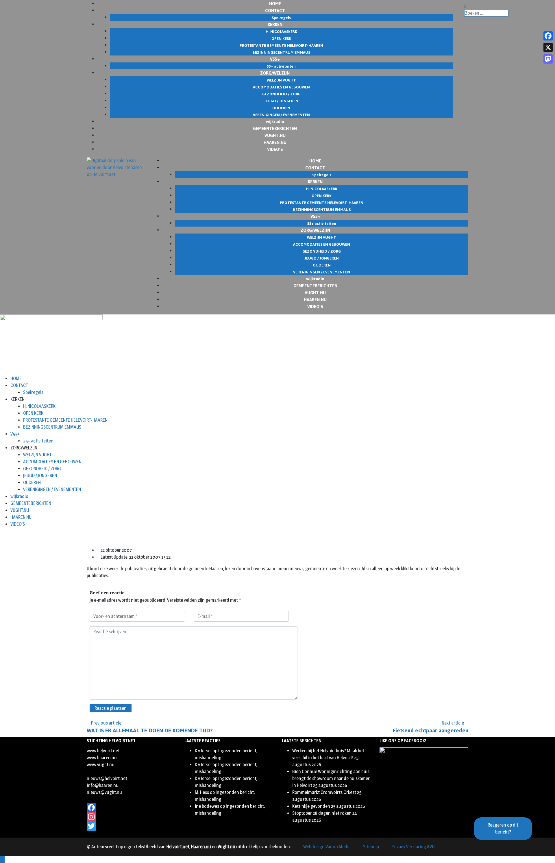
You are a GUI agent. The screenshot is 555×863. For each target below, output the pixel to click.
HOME (16, 378)
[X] (548, 47)
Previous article (106, 723)
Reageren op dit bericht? (503, 828)
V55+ (15, 434)
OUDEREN (32, 482)
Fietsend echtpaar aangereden (430, 730)
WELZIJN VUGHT (37, 455)
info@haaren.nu (103, 785)
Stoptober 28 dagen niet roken (322, 813)
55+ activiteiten (38, 441)
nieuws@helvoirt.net (107, 778)
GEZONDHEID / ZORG (42, 468)
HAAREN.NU (21, 517)
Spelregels (33, 392)
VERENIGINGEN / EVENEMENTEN (52, 489)
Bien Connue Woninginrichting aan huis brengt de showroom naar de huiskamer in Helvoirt (331, 778)
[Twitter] (131, 826)
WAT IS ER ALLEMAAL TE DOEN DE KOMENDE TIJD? (150, 730)
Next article (453, 723)
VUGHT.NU (19, 510)
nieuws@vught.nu (104, 792)
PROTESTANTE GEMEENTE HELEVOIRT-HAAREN (65, 420)
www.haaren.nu (102, 757)
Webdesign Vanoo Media (327, 846)
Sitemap (371, 846)
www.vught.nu (100, 764)
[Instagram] (131, 816)
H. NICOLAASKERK (39, 406)
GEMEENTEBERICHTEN (30, 503)
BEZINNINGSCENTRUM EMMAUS (52, 427)
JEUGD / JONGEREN (40, 475)
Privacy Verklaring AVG (413, 846)
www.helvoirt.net (103, 750)
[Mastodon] (548, 59)
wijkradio (19, 496)
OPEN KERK (33, 413)
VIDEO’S (275, 149)
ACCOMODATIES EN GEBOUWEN (52, 461)
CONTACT (19, 385)
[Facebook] (131, 807)
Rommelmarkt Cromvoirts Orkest (324, 792)
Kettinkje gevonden (311, 806)
